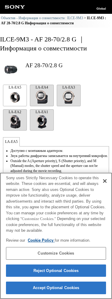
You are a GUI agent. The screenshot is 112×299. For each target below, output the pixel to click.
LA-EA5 (15, 87)
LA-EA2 (15, 112)
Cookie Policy (41, 240)
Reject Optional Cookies (56, 270)
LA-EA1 (42, 112)
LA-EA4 (42, 87)
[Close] (104, 181)
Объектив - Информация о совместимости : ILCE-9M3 (42, 18)
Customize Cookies (56, 253)
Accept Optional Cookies (56, 287)
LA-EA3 (68, 87)
